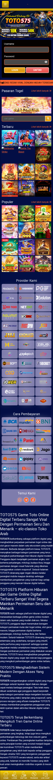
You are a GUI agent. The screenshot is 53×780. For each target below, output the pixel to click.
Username (9, 51)
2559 (11, 137)
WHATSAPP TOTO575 (26, 90)
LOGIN (15, 77)
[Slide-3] (34, 40)
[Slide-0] (19, 40)
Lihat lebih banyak (40, 126)
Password (9, 63)
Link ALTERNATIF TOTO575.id (26, 100)
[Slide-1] (24, 40)
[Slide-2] (29, 40)
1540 (32, 137)
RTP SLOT (26, 109)
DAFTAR (37, 77)
